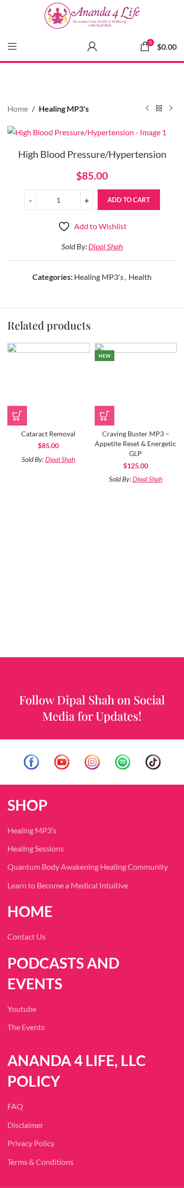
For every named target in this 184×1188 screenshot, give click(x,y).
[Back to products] (159, 109)
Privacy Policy (30, 1143)
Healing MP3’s (31, 830)
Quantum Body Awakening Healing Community (87, 866)
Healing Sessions (35, 848)
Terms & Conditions (40, 1161)
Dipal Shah (105, 246)
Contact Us (26, 936)
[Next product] (171, 109)
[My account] (92, 46)
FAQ (15, 1106)
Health (140, 276)
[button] (17, 416)
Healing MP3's (64, 108)
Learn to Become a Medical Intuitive (67, 885)
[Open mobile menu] (12, 46)
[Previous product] (147, 109)
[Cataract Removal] (48, 384)
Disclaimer (25, 1124)
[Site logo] (91, 15)
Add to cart (128, 200)
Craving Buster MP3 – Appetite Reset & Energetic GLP (135, 443)
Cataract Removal (48, 433)
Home (17, 108)
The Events (26, 1027)
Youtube (21, 1008)
